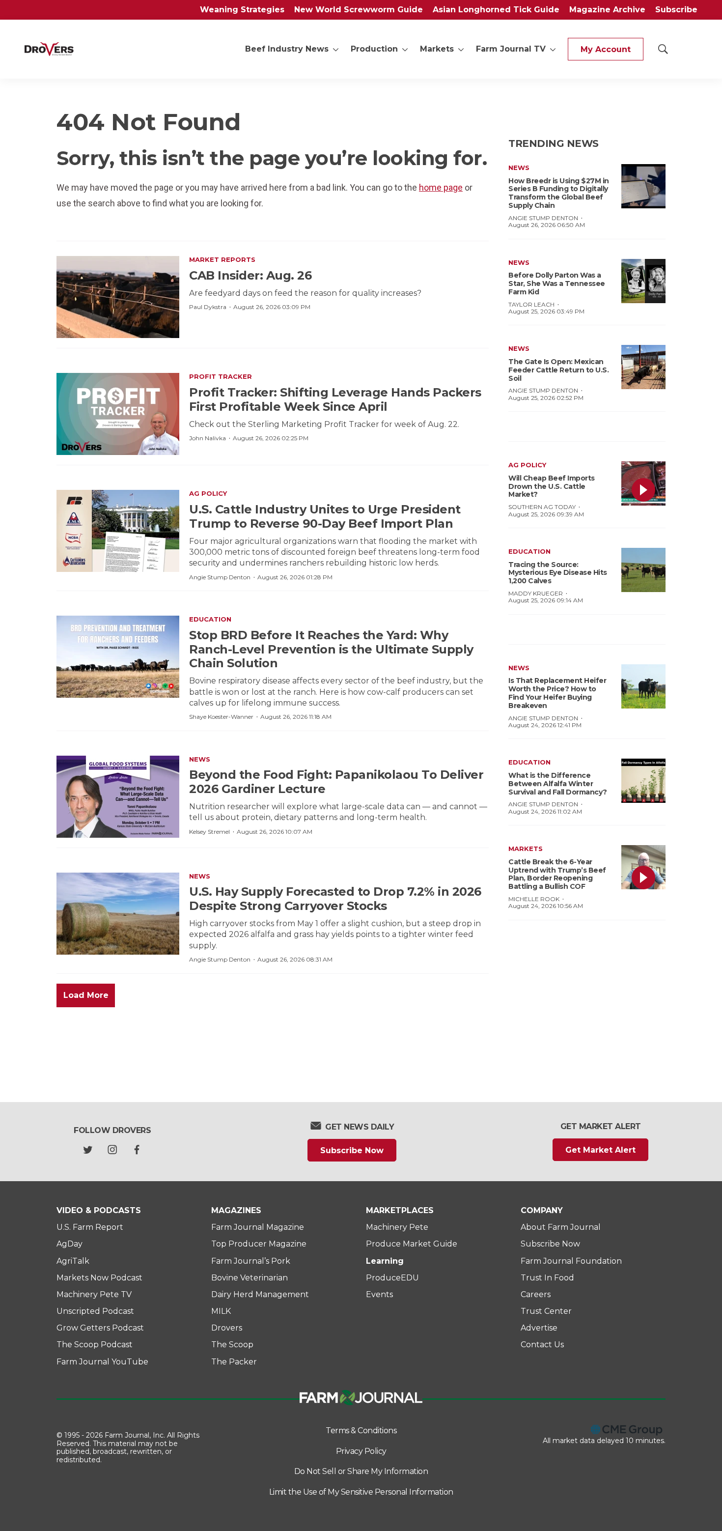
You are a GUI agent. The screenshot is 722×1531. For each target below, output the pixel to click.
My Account (606, 49)
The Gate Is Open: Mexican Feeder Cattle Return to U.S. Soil (558, 370)
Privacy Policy (361, 1451)
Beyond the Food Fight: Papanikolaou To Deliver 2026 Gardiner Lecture (336, 781)
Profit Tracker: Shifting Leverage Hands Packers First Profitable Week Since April (335, 399)
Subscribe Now (352, 1150)
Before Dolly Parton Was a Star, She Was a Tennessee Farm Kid (556, 283)
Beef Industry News (287, 49)
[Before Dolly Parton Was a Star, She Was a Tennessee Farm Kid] (643, 281)
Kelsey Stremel (209, 831)
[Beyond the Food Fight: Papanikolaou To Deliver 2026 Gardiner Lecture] (117, 797)
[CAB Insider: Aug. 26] (117, 297)
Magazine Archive (607, 9)
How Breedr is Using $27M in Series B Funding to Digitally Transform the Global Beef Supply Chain (558, 193)
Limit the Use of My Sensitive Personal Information (361, 1492)
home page (441, 187)
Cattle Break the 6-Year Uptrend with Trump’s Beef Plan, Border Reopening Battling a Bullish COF (557, 874)
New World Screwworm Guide (358, 9)
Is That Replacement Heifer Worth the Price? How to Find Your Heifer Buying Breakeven (557, 692)
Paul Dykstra (207, 307)
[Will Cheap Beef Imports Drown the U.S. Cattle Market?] (643, 483)
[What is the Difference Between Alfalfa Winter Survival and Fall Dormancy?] (643, 781)
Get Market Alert (600, 1150)
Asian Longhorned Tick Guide (496, 9)
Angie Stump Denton (219, 577)
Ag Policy (208, 493)
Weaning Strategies (242, 9)
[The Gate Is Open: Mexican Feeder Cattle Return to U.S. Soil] (643, 367)
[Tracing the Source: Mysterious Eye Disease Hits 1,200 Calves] (643, 570)
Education (210, 619)
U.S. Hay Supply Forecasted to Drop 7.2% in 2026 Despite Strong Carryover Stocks (335, 898)
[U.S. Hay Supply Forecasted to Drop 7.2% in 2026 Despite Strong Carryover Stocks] (117, 914)
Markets (437, 49)
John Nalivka (207, 438)
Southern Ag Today (542, 506)
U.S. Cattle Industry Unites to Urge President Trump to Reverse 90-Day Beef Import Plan (325, 516)
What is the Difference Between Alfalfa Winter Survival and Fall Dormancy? (557, 783)
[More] (335, 49)
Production (374, 49)
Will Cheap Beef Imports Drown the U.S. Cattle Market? (551, 486)
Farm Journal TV (511, 49)
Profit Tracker (220, 376)
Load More (86, 995)
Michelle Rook (533, 899)
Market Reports (222, 259)
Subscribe (676, 9)
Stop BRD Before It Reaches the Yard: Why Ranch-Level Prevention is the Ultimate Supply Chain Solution (331, 649)
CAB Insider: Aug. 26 (250, 275)
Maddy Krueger (535, 593)
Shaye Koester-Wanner (221, 716)
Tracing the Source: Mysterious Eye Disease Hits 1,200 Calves (557, 573)
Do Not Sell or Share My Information (361, 1471)
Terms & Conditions (361, 1430)
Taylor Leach (531, 304)
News (199, 759)
